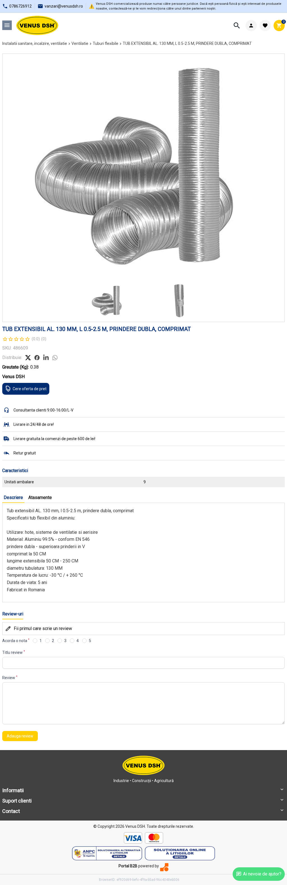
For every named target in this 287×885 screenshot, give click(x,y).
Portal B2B (128, 866)
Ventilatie (79, 43)
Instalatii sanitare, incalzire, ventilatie (34, 43)
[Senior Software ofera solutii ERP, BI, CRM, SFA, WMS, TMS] (164, 867)
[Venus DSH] (37, 25)
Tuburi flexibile (105, 43)
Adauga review (20, 736)
